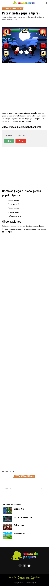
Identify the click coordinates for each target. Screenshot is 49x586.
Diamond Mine (19, 508)
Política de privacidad (25, 579)
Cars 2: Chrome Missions (23, 517)
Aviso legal (35, 577)
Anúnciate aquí (23, 577)
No (22, 141)
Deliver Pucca (19, 525)
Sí (10, 141)
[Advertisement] (24, 87)
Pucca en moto (19, 533)
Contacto (12, 577)
